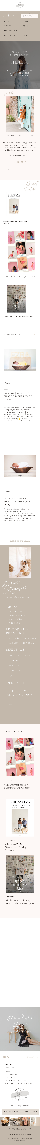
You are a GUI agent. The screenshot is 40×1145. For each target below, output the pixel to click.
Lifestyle (7, 383)
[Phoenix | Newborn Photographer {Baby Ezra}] (6, 422)
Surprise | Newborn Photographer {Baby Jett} (18, 501)
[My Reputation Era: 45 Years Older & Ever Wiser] (20, 874)
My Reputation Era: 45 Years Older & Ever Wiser (18, 316)
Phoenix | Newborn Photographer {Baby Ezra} (18, 396)
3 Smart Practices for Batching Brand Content (20, 277)
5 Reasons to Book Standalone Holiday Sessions (15, 847)
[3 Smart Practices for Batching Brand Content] (20, 757)
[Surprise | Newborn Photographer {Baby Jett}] (6, 523)
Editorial (11, 780)
